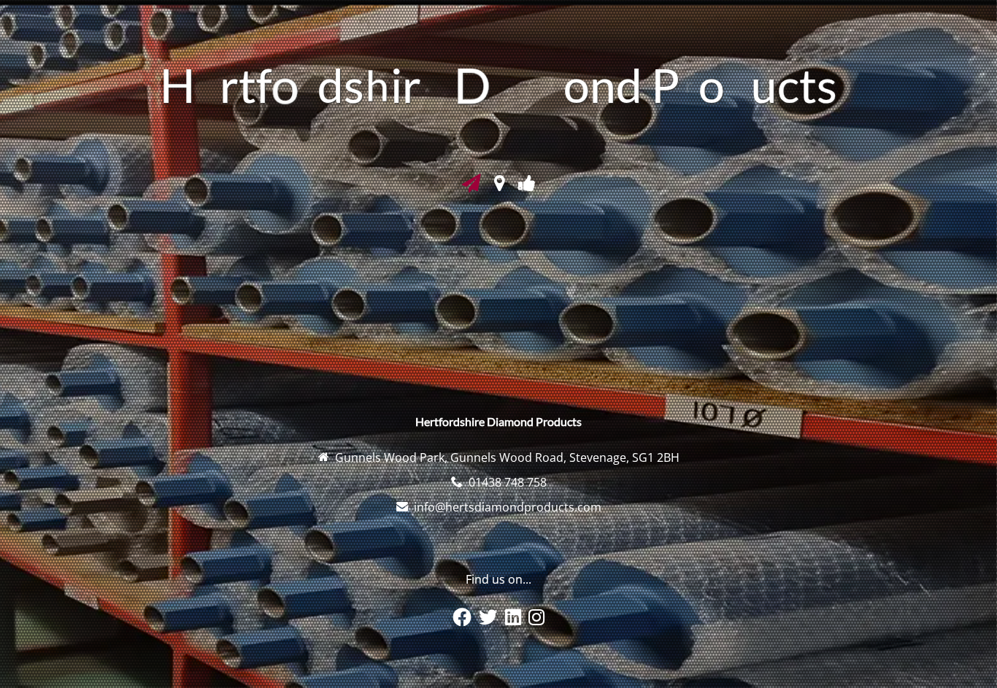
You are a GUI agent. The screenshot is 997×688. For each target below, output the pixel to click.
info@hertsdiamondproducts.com (507, 507)
